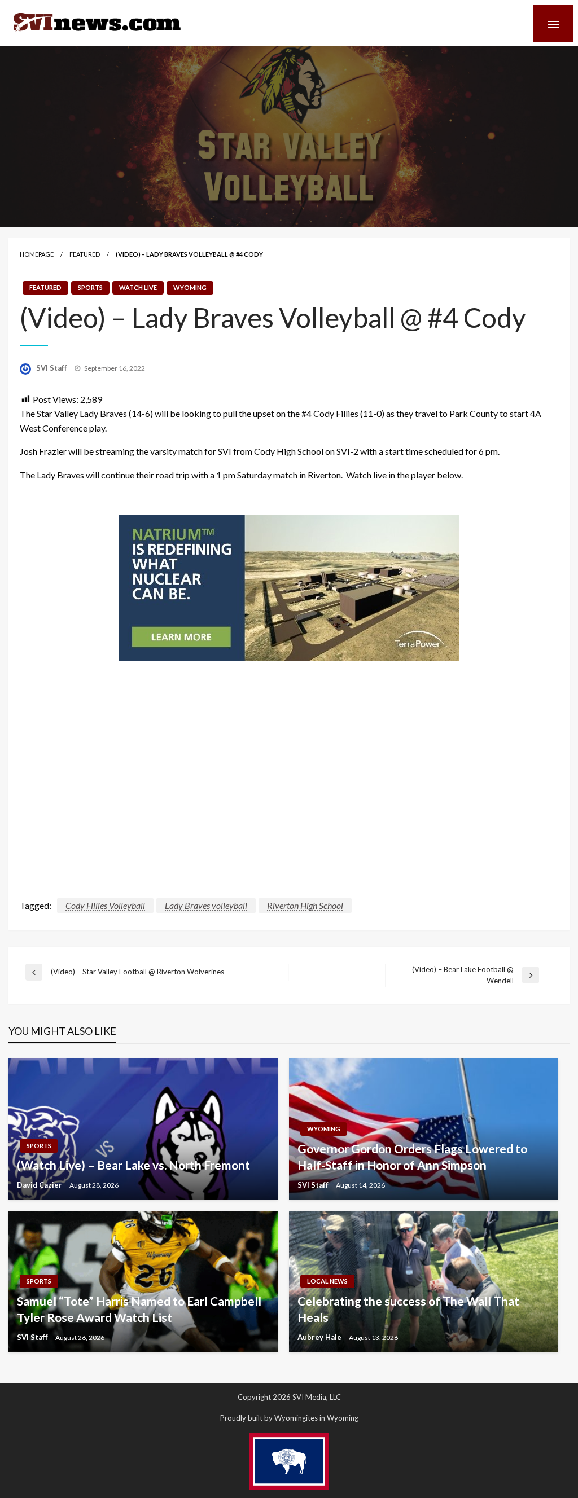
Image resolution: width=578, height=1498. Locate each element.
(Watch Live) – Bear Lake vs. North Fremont (133, 1165)
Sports (90, 287)
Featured (84, 254)
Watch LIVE (138, 287)
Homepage (37, 254)
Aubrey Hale (320, 1337)
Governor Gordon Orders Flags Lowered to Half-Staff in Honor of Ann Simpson (412, 1156)
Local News (327, 1281)
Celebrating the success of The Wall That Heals (408, 1309)
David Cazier (40, 1184)
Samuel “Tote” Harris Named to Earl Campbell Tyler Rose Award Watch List (139, 1309)
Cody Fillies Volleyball (105, 905)
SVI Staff (52, 367)
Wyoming (190, 287)
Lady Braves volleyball (206, 905)
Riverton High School (305, 905)
